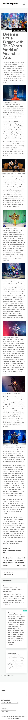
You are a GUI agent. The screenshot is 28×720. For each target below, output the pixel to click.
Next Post (21, 558)
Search (3, 690)
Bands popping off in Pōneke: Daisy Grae (19, 562)
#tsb (4, 550)
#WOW (5, 552)
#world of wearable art (14, 550)
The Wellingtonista (11, 716)
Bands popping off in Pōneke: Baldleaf (8, 562)
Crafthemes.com (17, 718)
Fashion (7, 548)
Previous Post (8, 558)
